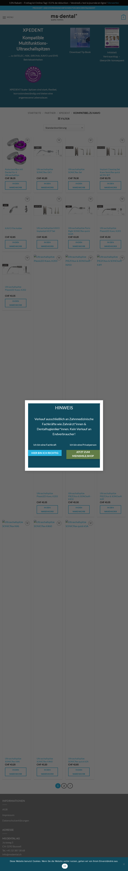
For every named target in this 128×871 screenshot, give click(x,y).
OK (64, 866)
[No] (124, 865)
